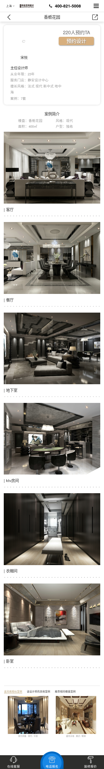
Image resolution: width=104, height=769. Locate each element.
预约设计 (76, 40)
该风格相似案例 (13, 691)
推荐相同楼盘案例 (65, 691)
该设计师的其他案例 (38, 691)
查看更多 (12, 741)
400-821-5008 (68, 6)
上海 (9, 6)
